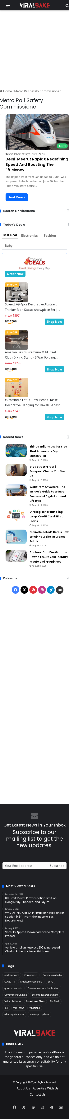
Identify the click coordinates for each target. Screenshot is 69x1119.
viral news (18, 1008)
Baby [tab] (8, 245)
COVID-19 (9, 981)
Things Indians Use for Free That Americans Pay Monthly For (48, 451)
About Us (23, 1088)
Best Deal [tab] (10, 235)
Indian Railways (12, 1001)
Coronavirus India (52, 975)
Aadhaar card (11, 975)
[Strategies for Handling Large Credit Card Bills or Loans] (16, 515)
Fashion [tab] (50, 235)
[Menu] (8, 6)
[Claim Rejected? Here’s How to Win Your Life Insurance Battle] (16, 537)
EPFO (50, 981)
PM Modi (54, 1001)
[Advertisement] (34, 49)
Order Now (15, 274)
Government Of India (15, 994)
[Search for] (67, 6)
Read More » (16, 197)
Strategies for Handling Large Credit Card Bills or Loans (47, 516)
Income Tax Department (45, 994)
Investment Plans (35, 1001)
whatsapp (35, 1008)
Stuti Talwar (14, 154)
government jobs (13, 988)
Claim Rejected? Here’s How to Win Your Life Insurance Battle (49, 536)
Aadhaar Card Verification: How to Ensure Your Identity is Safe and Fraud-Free (49, 557)
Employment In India (31, 981)
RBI (6, 1008)
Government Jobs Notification (43, 988)
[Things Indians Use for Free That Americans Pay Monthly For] (16, 450)
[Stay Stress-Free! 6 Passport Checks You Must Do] (16, 470)
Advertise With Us (45, 1088)
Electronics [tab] (29, 235)
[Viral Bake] (34, 5)
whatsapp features (14, 1014)
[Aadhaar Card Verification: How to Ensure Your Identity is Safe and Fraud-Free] (16, 556)
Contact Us (38, 1094)
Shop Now (54, 322)
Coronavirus (30, 975)
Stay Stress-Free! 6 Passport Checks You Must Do (48, 471)
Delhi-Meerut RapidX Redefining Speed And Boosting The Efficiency (37, 164)
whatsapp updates (39, 1014)
